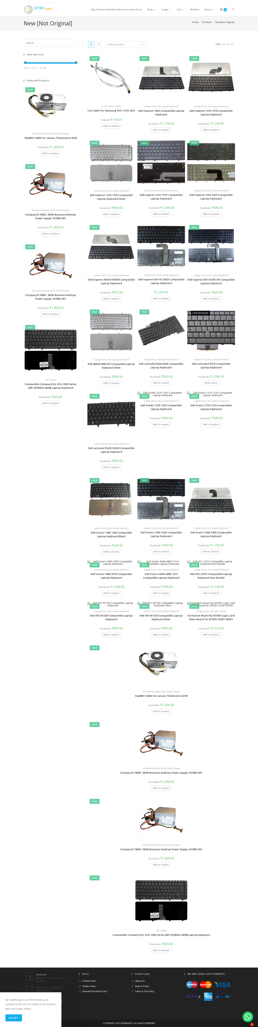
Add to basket (111, 125)
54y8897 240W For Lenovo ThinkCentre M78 (161, 696)
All (232, 44)
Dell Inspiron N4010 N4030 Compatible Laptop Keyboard (111, 281)
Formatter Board (218, 611)
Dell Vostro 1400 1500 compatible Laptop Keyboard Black (111, 534)
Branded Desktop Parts (154, 691)
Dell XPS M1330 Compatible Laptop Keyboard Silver (161, 617)
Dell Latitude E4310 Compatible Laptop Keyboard (211, 365)
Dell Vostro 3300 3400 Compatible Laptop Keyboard (211, 534)
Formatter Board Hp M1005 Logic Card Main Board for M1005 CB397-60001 (211, 617)
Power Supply (173, 691)
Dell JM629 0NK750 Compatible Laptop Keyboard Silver (111, 365)
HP (157, 930)
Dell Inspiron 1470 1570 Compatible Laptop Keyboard (211, 112)
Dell (159, 106)
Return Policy (142, 986)
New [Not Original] (224, 22)
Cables (118, 106)
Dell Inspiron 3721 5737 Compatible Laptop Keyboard (161, 196)
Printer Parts (89, 980)
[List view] (99, 44)
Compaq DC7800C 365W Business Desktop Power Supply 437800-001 (161, 772)
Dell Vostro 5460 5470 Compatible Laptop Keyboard (111, 575)
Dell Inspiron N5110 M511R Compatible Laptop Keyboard (211, 281)
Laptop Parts (150, 106)
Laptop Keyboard (170, 106)
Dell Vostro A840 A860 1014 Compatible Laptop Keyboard (161, 575)
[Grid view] (91, 44)
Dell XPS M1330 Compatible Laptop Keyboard (111, 617)
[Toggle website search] (233, 9)
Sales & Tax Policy (144, 991)
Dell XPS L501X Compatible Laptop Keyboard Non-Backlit (211, 575)
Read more (211, 382)
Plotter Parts (89, 986)
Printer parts (107, 106)
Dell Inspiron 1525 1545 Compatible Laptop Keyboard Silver (111, 196)
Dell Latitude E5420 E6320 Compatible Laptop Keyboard (111, 449)
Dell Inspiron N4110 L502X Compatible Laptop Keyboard (161, 281)
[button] (123, 58)
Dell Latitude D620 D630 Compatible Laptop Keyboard (161, 365)
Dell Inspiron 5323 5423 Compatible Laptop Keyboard (211, 196)
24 (228, 44)
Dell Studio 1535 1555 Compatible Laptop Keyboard (161, 407)
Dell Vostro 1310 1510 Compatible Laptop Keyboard (211, 407)
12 (223, 44)
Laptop (163, 930)
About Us (140, 980)
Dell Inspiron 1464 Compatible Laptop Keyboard (161, 112)
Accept (13, 1017)
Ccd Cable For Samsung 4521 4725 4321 (111, 110)
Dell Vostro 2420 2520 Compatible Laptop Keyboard (161, 534)
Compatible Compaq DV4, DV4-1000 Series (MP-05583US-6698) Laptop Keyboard (161, 935)
